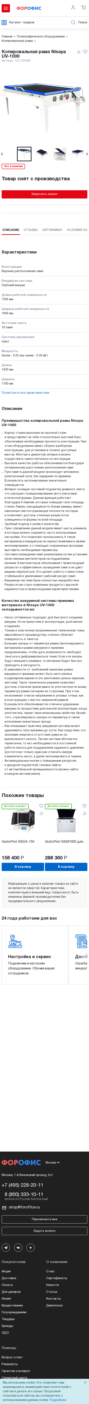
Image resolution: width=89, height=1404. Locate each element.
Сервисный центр (15, 1378)
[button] (24, 154)
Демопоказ (54, 1305)
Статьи (51, 1291)
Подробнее (57, 1400)
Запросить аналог (44, 194)
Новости (52, 1285)
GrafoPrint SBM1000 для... (65, 841)
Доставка (9, 1278)
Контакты (53, 1298)
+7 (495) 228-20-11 (22, 1185)
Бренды (7, 1326)
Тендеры (8, 1319)
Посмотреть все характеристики (25, 393)
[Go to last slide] (2, 154)
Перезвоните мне (44, 1219)
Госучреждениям (14, 1312)
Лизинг (6, 1298)
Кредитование (12, 1305)
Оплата (7, 1285)
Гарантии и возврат (16, 1371)
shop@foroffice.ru (24, 1207)
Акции (6, 1271)
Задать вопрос (44, 1231)
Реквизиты (10, 1364)
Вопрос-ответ (12, 1357)
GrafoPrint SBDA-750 (18, 841)
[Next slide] (87, 154)
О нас (50, 1271)
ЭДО (5, 1332)
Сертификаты (56, 1278)
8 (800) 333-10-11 (24, 1195)
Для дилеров (11, 1291)
